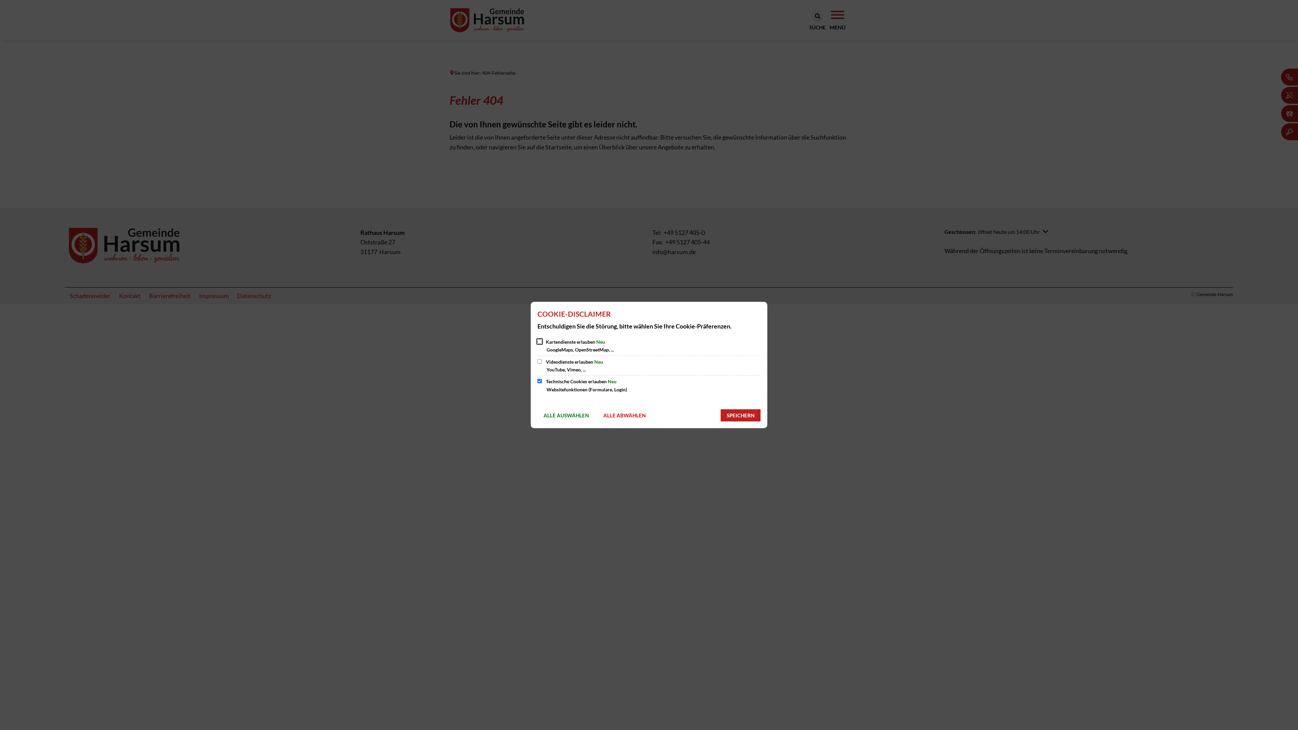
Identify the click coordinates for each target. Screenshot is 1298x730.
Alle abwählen (624, 415)
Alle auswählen (566, 415)
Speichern (740, 415)
